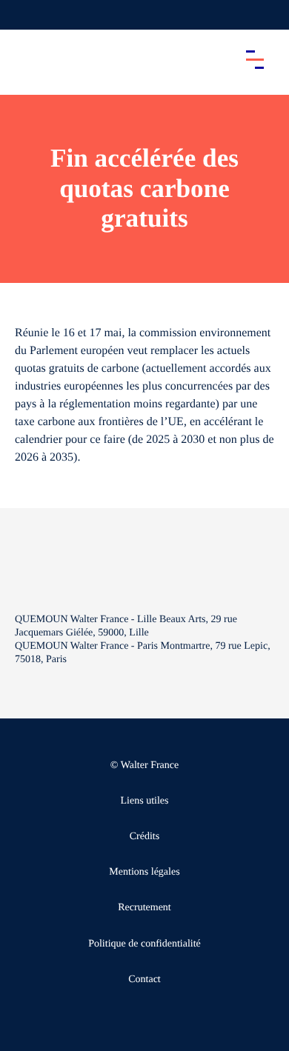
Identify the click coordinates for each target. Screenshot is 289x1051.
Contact (144, 979)
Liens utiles (145, 801)
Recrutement (144, 907)
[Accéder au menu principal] (255, 59)
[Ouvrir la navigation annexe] (24, 15)
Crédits (144, 836)
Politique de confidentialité (144, 944)
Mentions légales (144, 872)
